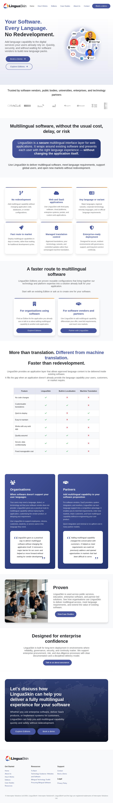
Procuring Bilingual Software (41, 782)
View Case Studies (66, 614)
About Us (77, 6)
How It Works (43, 6)
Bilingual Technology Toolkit (40, 779)
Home (32, 6)
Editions (54, 6)
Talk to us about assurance (57, 662)
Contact (86, 6)
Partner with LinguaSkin (78, 330)
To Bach (34, 771)
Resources (8, 786)
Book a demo (101, 6)
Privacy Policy (62, 783)
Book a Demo (16, 59)
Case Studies (65, 6)
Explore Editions (17, 66)
